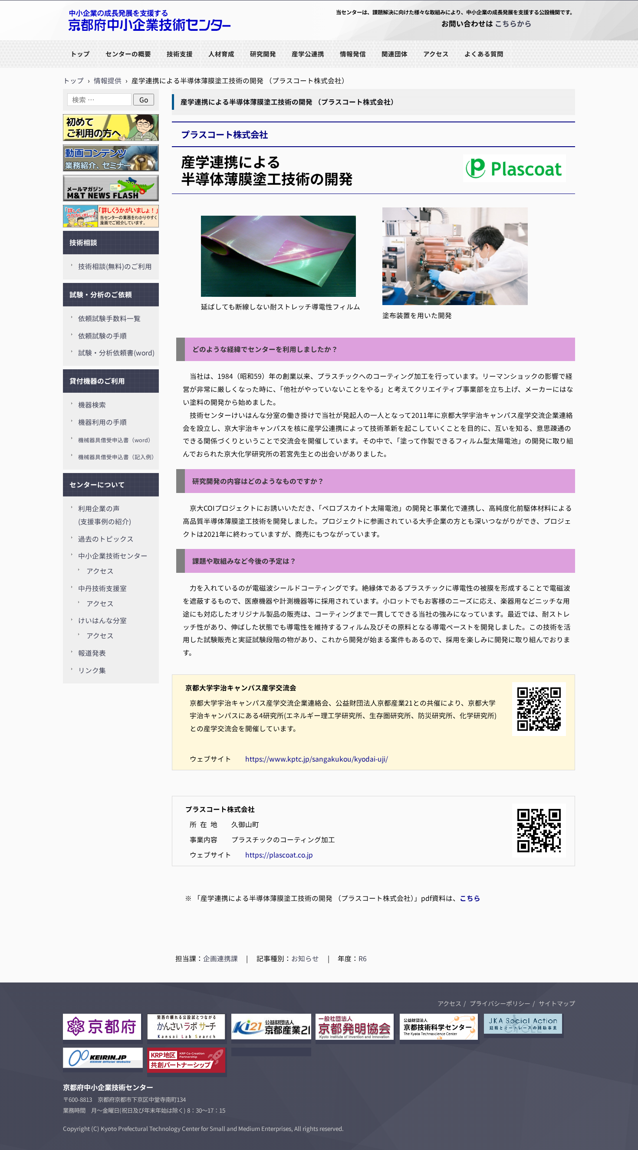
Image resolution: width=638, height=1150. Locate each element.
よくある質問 (483, 53)
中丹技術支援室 (102, 588)
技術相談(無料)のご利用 (115, 266)
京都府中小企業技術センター (108, 40)
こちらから (513, 23)
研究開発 (263, 53)
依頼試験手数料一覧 (109, 318)
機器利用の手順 (102, 422)
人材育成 (221, 53)
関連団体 (394, 53)
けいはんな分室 (102, 620)
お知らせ (305, 958)
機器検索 (92, 405)
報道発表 (92, 653)
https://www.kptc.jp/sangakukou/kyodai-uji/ (316, 759)
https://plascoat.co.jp (279, 855)
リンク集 (92, 670)
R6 (362, 958)
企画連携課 (220, 958)
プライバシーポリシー (500, 1003)
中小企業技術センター (113, 556)
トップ (80, 53)
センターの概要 (128, 53)
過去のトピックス (106, 539)
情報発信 (353, 53)
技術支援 (180, 53)
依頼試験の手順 (102, 336)
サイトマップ (557, 1003)
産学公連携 (308, 53)
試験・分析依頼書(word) (116, 353)
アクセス (436, 53)
